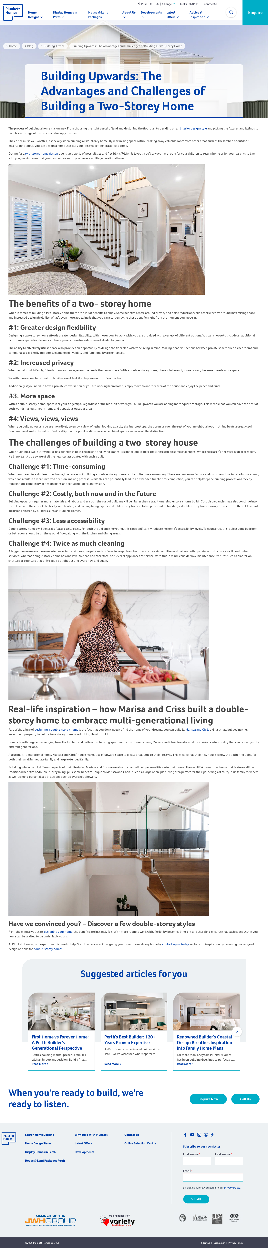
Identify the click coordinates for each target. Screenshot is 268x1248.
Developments (151, 12)
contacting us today (175, 944)
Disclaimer (219, 1242)
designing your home (58, 932)
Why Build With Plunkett (91, 1135)
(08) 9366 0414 (189, 4)
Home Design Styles (38, 1143)
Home (13, 46)
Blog (30, 46)
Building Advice (54, 46)
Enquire (255, 12)
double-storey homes (48, 949)
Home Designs (33, 14)
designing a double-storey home (56, 729)
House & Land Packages (98, 14)
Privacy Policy (235, 1242)
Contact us (131, 1135)
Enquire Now (208, 1099)
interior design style (193, 128)
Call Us (245, 1099)
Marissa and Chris (197, 729)
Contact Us (210, 4)
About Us (129, 12)
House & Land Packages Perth (45, 1161)
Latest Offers (171, 14)
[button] (237, 1032)
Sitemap (205, 1242)
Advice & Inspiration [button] (197, 14)
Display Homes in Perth (65, 14)
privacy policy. (232, 1188)
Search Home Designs (39, 1135)
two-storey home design (41, 153)
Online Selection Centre (140, 1143)
